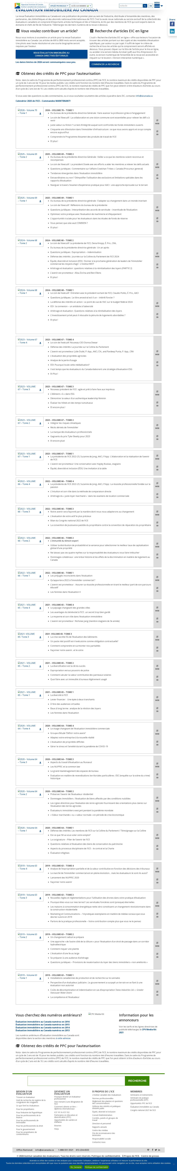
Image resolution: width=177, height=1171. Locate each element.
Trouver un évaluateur (25, 1097)
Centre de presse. (150, 1156)
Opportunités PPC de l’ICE (141, 1103)
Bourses (57, 1126)
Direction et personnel (101, 1123)
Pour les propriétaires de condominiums (26, 1133)
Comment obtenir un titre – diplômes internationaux (65, 1108)
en (151, 6)
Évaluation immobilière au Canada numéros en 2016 (43, 1021)
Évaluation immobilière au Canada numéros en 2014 (43, 1027)
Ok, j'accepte (75, 1167)
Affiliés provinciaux (58, 6)
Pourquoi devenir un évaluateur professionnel (67, 1098)
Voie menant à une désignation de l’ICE (68, 1103)
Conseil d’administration (102, 1115)
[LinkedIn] (159, 1150)
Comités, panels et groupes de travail (105, 1119)
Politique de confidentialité (96, 1167)
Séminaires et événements (141, 1095)
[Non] (173, 1164)
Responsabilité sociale (101, 1139)
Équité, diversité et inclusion (103, 1112)
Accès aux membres (78, 6)
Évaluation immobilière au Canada (144, 1107)
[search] (130, 6)
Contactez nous (98, 1142)
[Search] (145, 6)
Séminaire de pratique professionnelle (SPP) (139, 1099)
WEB (157, 123)
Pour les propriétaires (25, 1109)
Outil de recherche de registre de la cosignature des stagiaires (30, 1101)
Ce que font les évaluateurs (27, 1106)
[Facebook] (153, 1150)
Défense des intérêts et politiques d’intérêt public (106, 1107)
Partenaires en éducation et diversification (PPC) (65, 1116)
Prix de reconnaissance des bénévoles (103, 1134)
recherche (137, 1080)
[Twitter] (156, 1150)
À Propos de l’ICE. (131, 1156)
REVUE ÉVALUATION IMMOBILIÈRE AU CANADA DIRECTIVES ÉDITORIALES (51, 54)
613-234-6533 (82, 1150)
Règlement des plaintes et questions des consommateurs (107, 1102)
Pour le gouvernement (25, 1129)
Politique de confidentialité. (106, 1156)
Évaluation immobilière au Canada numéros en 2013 (43, 1030)
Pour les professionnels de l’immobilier (27, 1121)
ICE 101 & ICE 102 (61, 1112)
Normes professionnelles (102, 1098)
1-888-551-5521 (65, 1150)
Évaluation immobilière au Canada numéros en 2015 (43, 1024)
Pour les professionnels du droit (29, 1126)
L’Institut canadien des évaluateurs (106, 1095)
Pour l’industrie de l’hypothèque (29, 1112)
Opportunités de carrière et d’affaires (65, 1121)
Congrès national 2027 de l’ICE (143, 1110)
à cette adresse (63, 1038)
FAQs (56, 1129)
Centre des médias (100, 1130)
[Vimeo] (148, 1150)
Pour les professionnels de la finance (28, 1116)
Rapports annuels (99, 1127)
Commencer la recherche (105, 64)
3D (157, 134)
